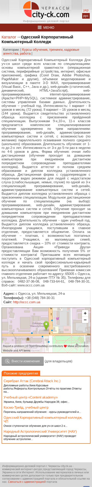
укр (85, 10)
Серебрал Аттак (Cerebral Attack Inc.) (32, 381)
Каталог (9, 37)
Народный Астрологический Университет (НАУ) (40, 431)
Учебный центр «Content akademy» (31, 397)
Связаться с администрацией (27, 481)
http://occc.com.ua (26, 302)
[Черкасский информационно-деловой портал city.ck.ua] (46, 11)
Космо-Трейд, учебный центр (26, 407)
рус (86, 16)
